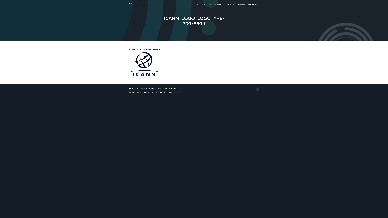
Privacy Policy (134, 89)
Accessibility (173, 89)
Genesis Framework (160, 92)
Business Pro (147, 92)
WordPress (172, 92)
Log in (179, 92)
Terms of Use (162, 89)
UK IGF (132, 3)
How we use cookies (148, 89)
